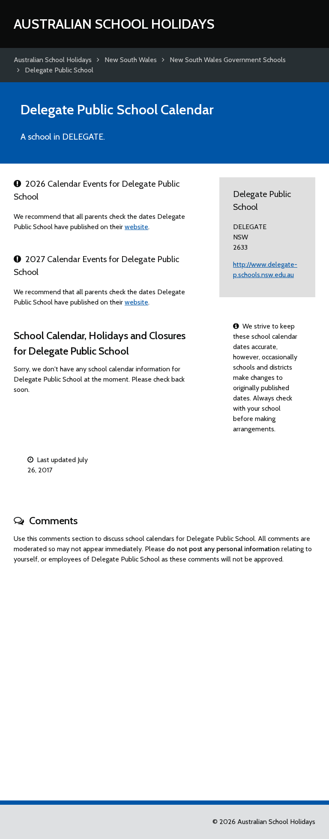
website (136, 227)
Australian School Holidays (114, 23)
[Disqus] (164, 678)
